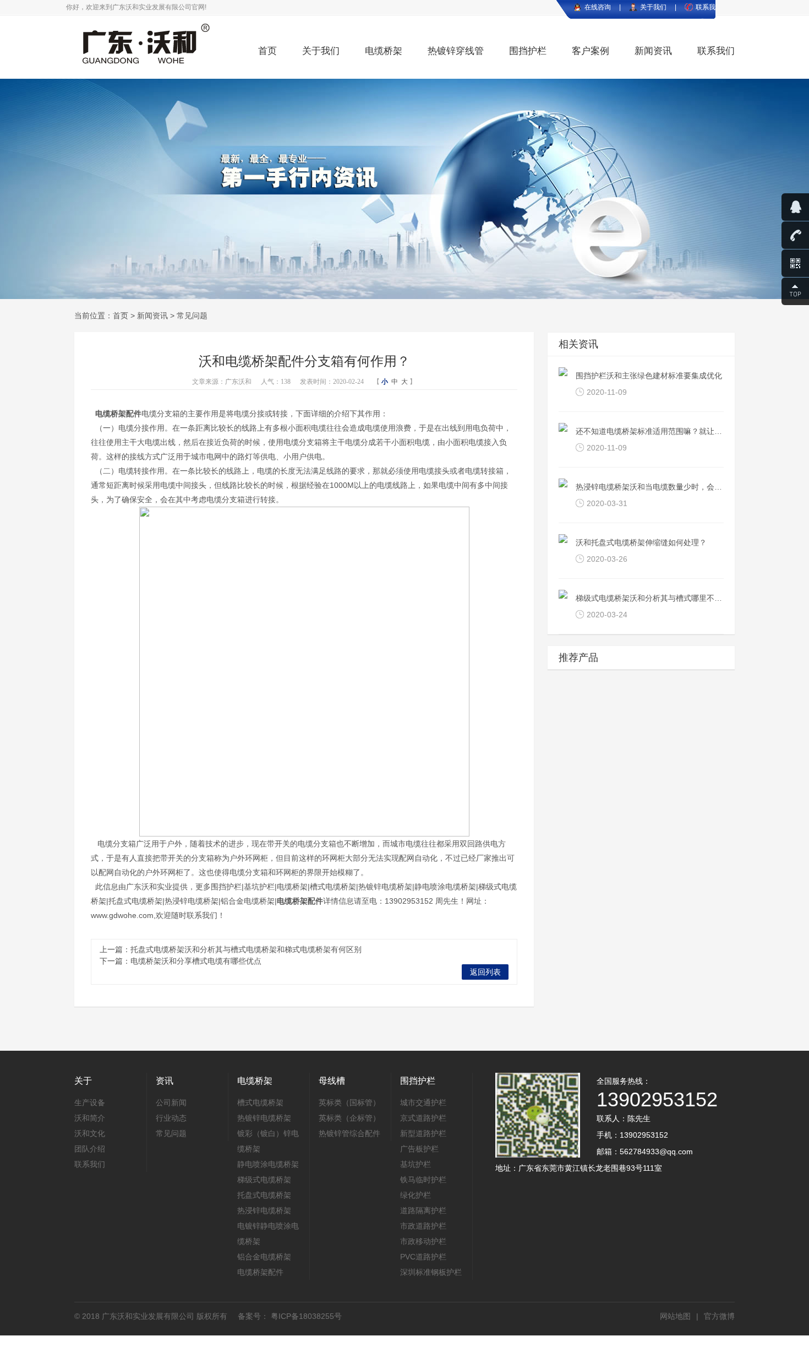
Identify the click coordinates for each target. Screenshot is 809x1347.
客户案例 (590, 51)
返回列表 (485, 972)
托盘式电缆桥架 (264, 1195)
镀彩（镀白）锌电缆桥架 (268, 1141)
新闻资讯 (653, 51)
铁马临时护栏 (423, 1179)
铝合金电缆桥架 (264, 1256)
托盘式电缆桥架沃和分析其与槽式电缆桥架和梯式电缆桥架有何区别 (246, 949)
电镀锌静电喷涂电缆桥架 (268, 1233)
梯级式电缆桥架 (264, 1179)
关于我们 (653, 7)
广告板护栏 (419, 1148)
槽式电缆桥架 (260, 1102)
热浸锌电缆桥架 (264, 1210)
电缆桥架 (383, 51)
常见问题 (192, 315)
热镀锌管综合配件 (349, 1133)
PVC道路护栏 (423, 1256)
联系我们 (716, 51)
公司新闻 (171, 1102)
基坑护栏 (415, 1164)
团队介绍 (89, 1148)
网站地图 (675, 1316)
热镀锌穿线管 (456, 51)
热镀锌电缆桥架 (264, 1118)
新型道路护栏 (423, 1133)
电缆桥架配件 (118, 413)
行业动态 (171, 1118)
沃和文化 (89, 1133)
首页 (267, 51)
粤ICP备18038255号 (305, 1316)
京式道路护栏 (423, 1118)
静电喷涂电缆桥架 (268, 1164)
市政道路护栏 (423, 1225)
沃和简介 (89, 1118)
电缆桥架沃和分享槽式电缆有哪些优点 (195, 961)
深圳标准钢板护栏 (431, 1272)
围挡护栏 (527, 51)
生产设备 (89, 1102)
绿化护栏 (415, 1195)
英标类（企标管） (349, 1118)
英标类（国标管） (349, 1102)
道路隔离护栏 (423, 1210)
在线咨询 (597, 7)
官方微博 (719, 1316)
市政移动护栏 (423, 1241)
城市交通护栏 (423, 1102)
